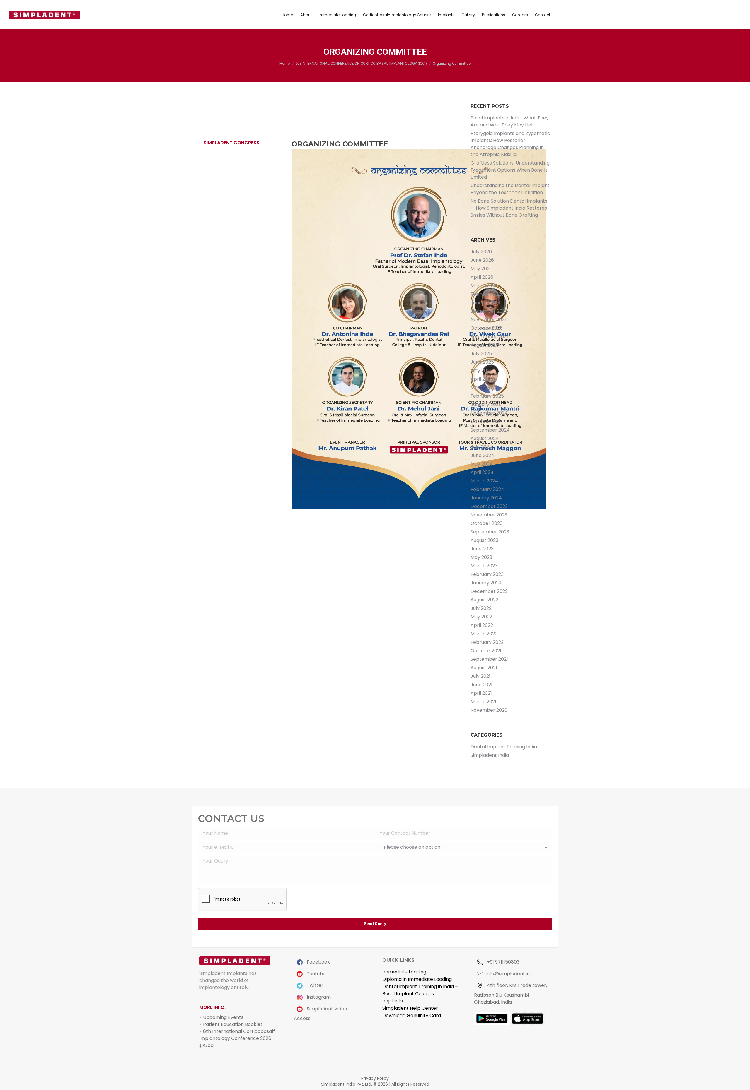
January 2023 (486, 582)
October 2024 (487, 421)
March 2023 (484, 565)
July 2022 (481, 608)
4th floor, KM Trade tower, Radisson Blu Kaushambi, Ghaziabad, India (510, 993)
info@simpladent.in (508, 973)
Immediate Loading (404, 971)
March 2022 (484, 633)
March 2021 (483, 701)
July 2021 (480, 676)
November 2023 (489, 514)
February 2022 (487, 642)
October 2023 (486, 523)
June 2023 (482, 548)
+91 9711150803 (502, 962)
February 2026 (487, 294)
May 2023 (481, 557)
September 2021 (489, 659)
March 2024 (484, 481)
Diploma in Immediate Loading (417, 979)
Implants (392, 1000)
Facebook (318, 962)
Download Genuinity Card (411, 1015)
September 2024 (490, 430)
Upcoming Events (223, 1017)
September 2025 (490, 336)
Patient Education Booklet (232, 1024)
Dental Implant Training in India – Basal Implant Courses (420, 990)
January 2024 (486, 497)
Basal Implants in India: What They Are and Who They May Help (510, 121)
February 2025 (487, 396)
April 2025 (482, 379)
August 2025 (485, 345)
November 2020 (489, 710)
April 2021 (481, 693)
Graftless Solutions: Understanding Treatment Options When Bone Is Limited (510, 170)
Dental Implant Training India (504, 746)
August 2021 (484, 667)
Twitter (314, 985)
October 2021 (486, 650)
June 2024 (482, 455)
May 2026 (481, 268)
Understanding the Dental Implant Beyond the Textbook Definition (510, 189)
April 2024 (482, 472)
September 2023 (490, 531)
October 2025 (487, 328)
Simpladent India (490, 755)
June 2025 (482, 362)
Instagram (318, 997)
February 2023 (487, 574)
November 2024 (489, 413)
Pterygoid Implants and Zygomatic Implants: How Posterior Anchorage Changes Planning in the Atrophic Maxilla (510, 144)
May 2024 (482, 464)
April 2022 (482, 625)
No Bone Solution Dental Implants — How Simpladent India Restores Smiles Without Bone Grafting (509, 208)
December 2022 (489, 591)
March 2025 (484, 387)
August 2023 (484, 540)
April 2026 (482, 277)
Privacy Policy (375, 1078)
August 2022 (484, 599)
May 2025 (481, 370)
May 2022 (481, 616)
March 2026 (484, 285)
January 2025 (486, 404)
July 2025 (481, 353)
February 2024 (487, 489)
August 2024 (485, 438)
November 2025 (489, 319)
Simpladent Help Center (410, 1008)
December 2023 (489, 506)
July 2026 (481, 251)
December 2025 (489, 311)
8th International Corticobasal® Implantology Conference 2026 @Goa (237, 1038)
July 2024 (481, 447)
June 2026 (482, 260)
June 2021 (481, 684)
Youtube (316, 973)
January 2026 (486, 302)
